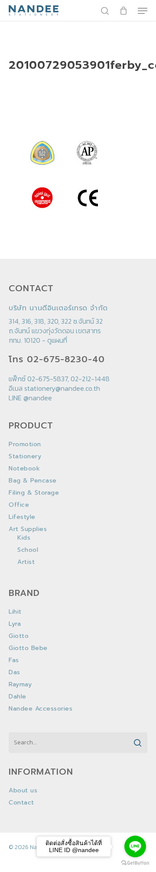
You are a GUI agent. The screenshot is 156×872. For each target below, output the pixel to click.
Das (14, 672)
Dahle (17, 696)
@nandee (37, 398)
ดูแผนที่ (57, 340)
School (27, 550)
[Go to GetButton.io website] (135, 863)
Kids (23, 538)
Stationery (25, 456)
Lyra (15, 624)
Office (19, 505)
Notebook (24, 468)
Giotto (19, 636)
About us (23, 790)
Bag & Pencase (33, 480)
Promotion (25, 444)
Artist (26, 562)
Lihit (15, 612)
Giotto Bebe (28, 648)
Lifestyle (22, 517)
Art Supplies (28, 529)
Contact (21, 802)
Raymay (20, 684)
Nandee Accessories (40, 709)
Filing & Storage (34, 493)
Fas (14, 660)
